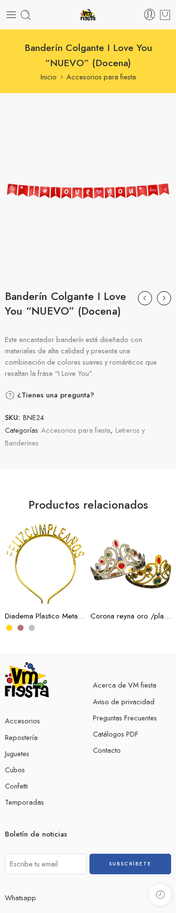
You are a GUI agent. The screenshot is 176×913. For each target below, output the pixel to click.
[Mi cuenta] (149, 15)
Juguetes (17, 753)
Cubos (15, 770)
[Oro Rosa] (20, 627)
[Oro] (9, 627)
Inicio (49, 77)
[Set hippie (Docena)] (145, 298)
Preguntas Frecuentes (125, 718)
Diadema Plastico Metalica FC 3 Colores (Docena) (45, 616)
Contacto (107, 750)
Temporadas (24, 802)
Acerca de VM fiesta (124, 685)
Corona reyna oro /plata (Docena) (130, 616)
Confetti (16, 786)
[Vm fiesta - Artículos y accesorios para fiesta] (88, 15)
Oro (31, 560)
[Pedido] (165, 15)
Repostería (21, 737)
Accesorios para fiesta (101, 77)
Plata (32, 589)
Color (13, 547)
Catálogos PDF (115, 734)
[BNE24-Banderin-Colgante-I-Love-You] (88, 191)
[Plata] (31, 627)
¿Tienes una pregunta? (54, 395)
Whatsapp (20, 897)
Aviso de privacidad (123, 701)
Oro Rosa (32, 574)
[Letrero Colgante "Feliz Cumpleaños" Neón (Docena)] (164, 298)
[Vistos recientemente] (160, 895)
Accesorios (22, 721)
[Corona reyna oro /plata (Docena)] (130, 563)
